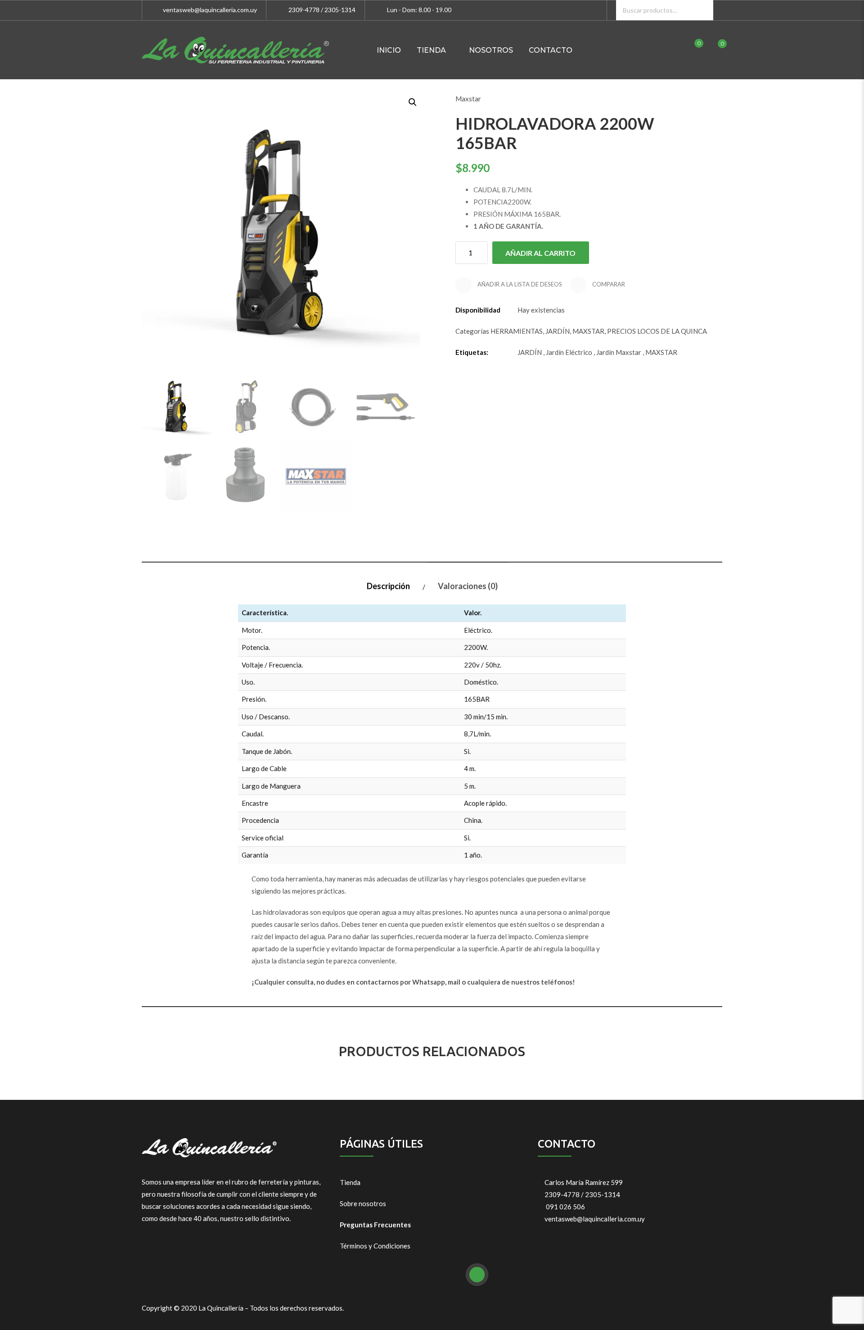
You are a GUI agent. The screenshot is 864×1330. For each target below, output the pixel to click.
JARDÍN (557, 331)
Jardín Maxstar (618, 352)
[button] (412, 101)
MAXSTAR (588, 331)
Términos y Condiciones (375, 1246)
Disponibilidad (477, 310)
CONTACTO (550, 50)
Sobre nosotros (363, 1203)
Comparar (608, 284)
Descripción (388, 586)
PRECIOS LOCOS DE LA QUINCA (657, 331)
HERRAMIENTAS (516, 331)
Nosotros (491, 50)
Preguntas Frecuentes (375, 1225)
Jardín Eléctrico (569, 352)
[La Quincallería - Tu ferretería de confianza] (235, 50)
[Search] (703, 10)
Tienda (350, 1182)
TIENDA (431, 50)
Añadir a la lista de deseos (519, 284)
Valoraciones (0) (468, 586)
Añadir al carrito (540, 253)
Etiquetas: (471, 352)
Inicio (389, 50)
